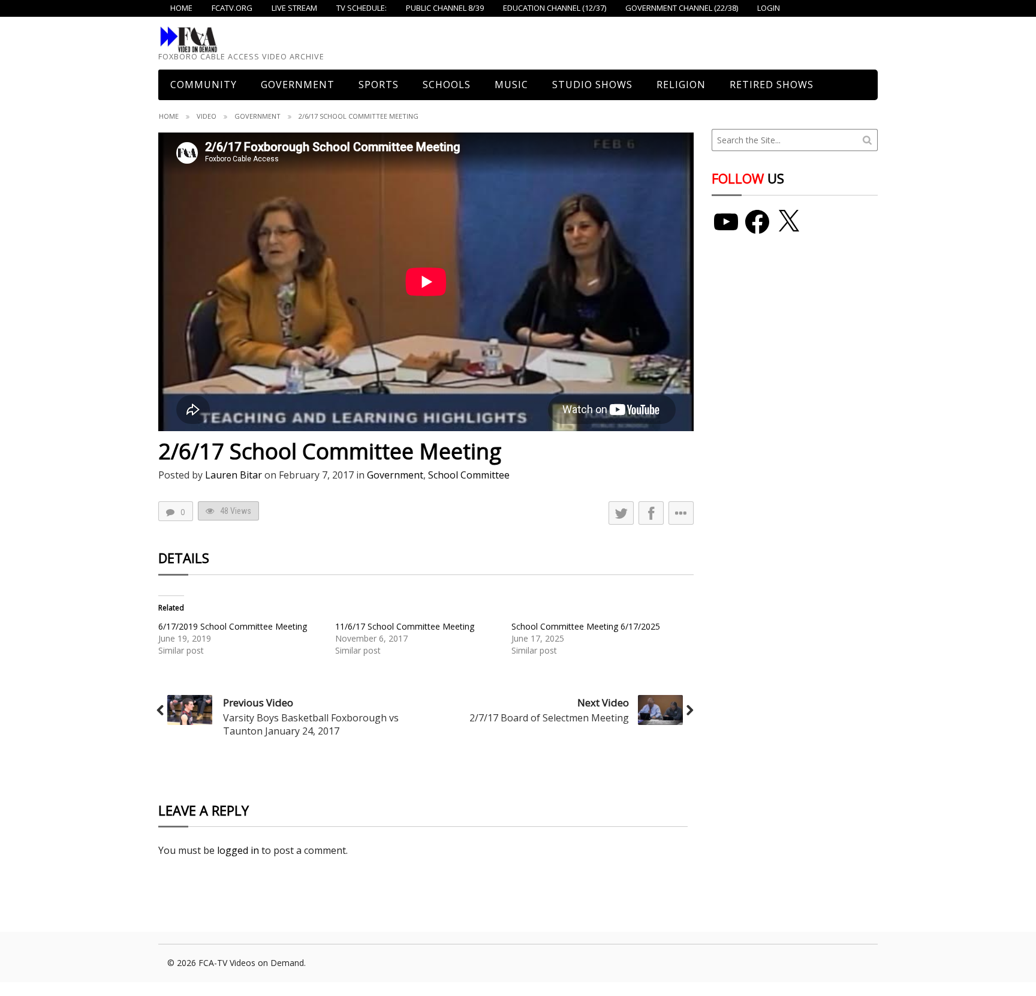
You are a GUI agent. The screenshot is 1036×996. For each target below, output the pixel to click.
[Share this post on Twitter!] (621, 513)
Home (169, 116)
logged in (238, 850)
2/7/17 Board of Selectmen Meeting (549, 717)
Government (298, 84)
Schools (447, 84)
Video (206, 116)
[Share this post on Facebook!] (651, 513)
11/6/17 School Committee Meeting (404, 626)
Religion (681, 84)
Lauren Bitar (233, 475)
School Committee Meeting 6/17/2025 (585, 626)
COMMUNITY (203, 84)
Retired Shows (772, 84)
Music (511, 84)
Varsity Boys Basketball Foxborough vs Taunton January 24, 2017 (311, 724)
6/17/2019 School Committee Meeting (232, 626)
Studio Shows (592, 84)
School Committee (469, 475)
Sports (379, 84)
